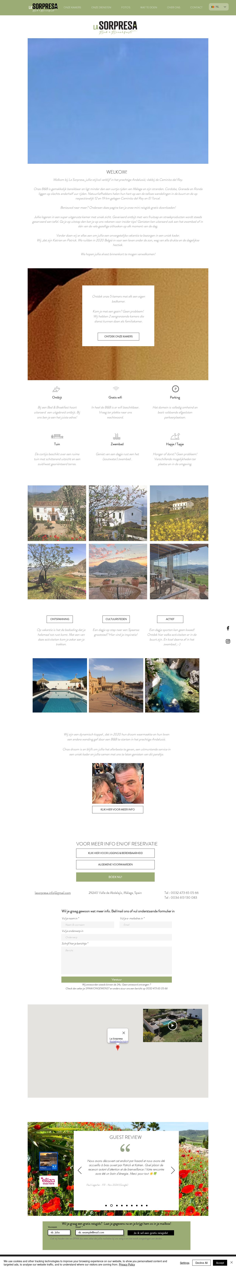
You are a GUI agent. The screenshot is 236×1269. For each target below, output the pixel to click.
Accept (220, 1263)
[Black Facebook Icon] (228, 628)
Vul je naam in (69, 918)
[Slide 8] (142, 1205)
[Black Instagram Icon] (228, 641)
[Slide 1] (106, 1205)
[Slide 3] (116, 1205)
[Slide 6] (132, 1205)
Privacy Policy (127, 1264)
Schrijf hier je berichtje (74, 943)
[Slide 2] (111, 1205)
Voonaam (52, 1227)
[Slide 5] (127, 1205)
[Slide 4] (122, 1205)
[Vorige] (79, 1170)
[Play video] (172, 1025)
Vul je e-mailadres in (131, 918)
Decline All (201, 1263)
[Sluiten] (231, 1262)
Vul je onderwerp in (72, 930)
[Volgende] (173, 1170)
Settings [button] (184, 1263)
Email (78, 1227)
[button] (57, 513)
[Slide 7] (137, 1205)
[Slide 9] (147, 1205)
